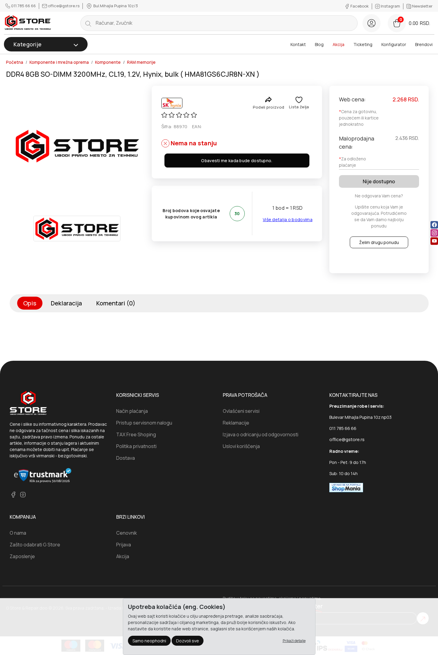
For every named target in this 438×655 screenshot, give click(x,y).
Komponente (108, 62)
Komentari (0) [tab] (115, 303)
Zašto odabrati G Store (35, 544)
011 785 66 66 (23, 5)
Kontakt (298, 44)
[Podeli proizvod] (268, 99)
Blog (319, 44)
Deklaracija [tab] (66, 303)
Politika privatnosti (136, 446)
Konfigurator (393, 44)
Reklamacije (236, 422)
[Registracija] (371, 23)
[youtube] (434, 241)
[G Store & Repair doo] (28, 23)
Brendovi (424, 44)
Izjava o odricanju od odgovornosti (260, 434)
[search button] (88, 23)
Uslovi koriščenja (241, 446)
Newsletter (422, 6)
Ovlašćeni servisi (241, 411)
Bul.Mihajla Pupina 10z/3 (115, 5)
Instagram (390, 6)
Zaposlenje (22, 556)
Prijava (123, 544)
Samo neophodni (149, 641)
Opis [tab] (29, 303)
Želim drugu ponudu (379, 242)
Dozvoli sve (187, 641)
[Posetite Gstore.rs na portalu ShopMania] (346, 487)
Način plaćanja (132, 411)
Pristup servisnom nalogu (144, 422)
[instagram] (434, 233)
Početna (14, 62)
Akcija (338, 44)
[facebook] (434, 225)
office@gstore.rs (63, 5)
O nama (18, 533)
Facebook (359, 6)
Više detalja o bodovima (287, 219)
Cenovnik (126, 533)
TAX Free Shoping (136, 434)
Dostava (125, 458)
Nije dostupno (379, 181)
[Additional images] (77, 228)
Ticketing (362, 44)
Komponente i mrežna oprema (59, 62)
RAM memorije (141, 62)
